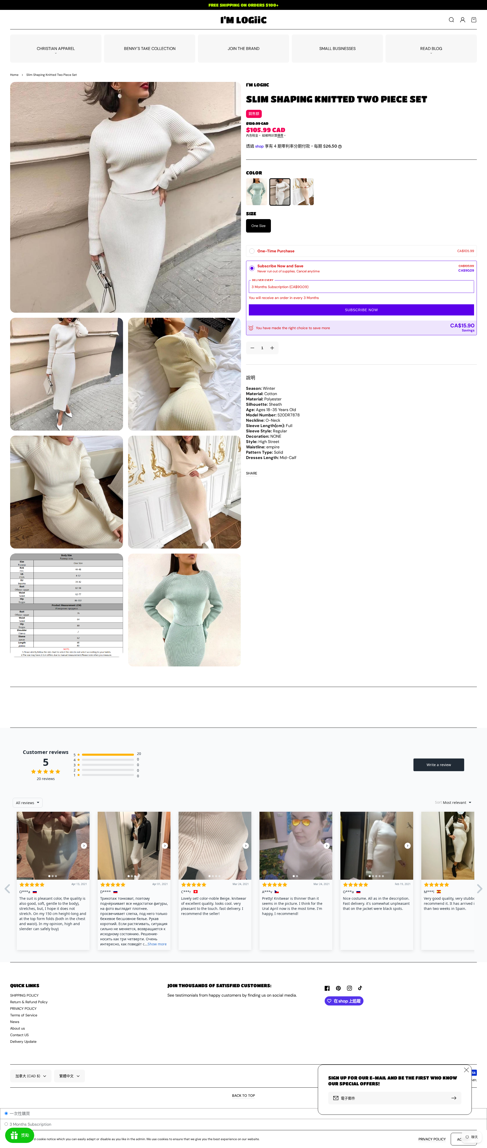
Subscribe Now (361, 310)
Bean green (256, 191)
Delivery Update (23, 1041)
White (279, 192)
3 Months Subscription (30, 1124)
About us (17, 1028)
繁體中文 (66, 1076)
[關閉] (466, 1070)
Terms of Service (23, 1015)
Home (14, 75)
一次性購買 (19, 1113)
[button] (451, 19)
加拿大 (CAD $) (27, 1076)
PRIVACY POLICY (23, 1008)
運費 (280, 136)
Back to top (243, 1095)
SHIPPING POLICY (24, 995)
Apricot (303, 191)
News (14, 1021)
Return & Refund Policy (29, 1002)
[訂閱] (455, 1098)
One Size (258, 225)
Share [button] (251, 473)
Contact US (19, 1035)
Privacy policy (432, 1139)
